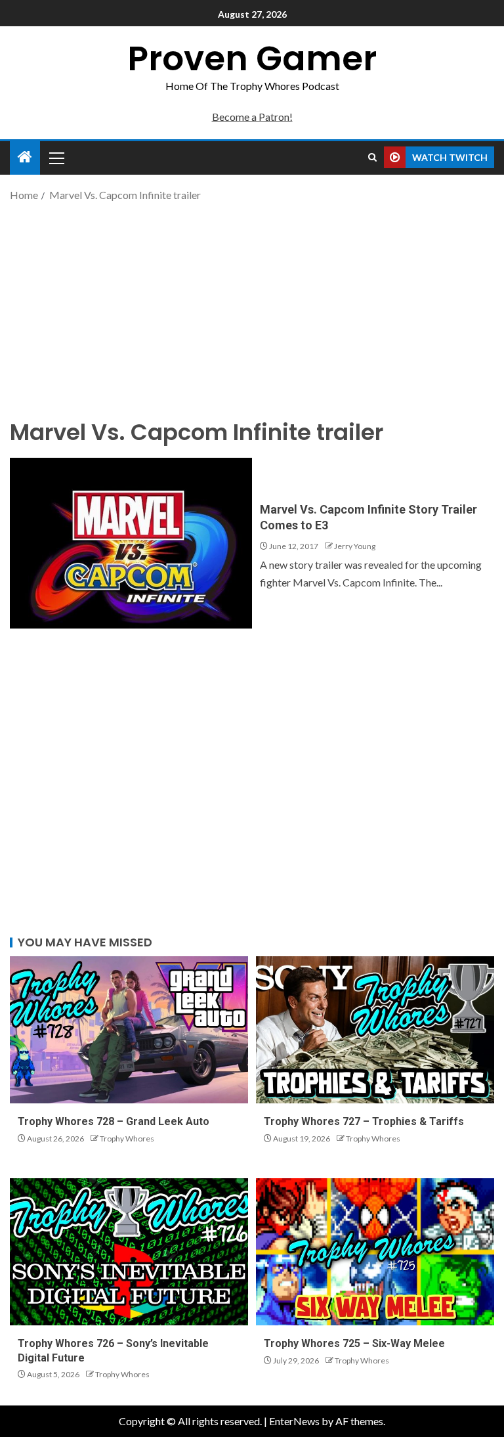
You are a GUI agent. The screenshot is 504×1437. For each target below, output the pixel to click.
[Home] (25, 157)
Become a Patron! (252, 116)
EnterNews (294, 1421)
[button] (56, 157)
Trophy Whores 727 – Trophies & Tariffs (364, 1121)
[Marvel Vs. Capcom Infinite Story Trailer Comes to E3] (131, 543)
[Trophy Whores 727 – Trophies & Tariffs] (375, 1029)
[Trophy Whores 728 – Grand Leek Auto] (129, 1029)
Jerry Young (354, 546)
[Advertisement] (252, 309)
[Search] (372, 157)
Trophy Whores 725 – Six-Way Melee (354, 1343)
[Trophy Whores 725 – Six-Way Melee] (375, 1251)
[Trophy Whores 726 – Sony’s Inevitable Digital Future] (129, 1251)
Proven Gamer (252, 58)
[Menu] (56, 157)
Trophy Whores (127, 1138)
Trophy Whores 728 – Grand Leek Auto (113, 1121)
